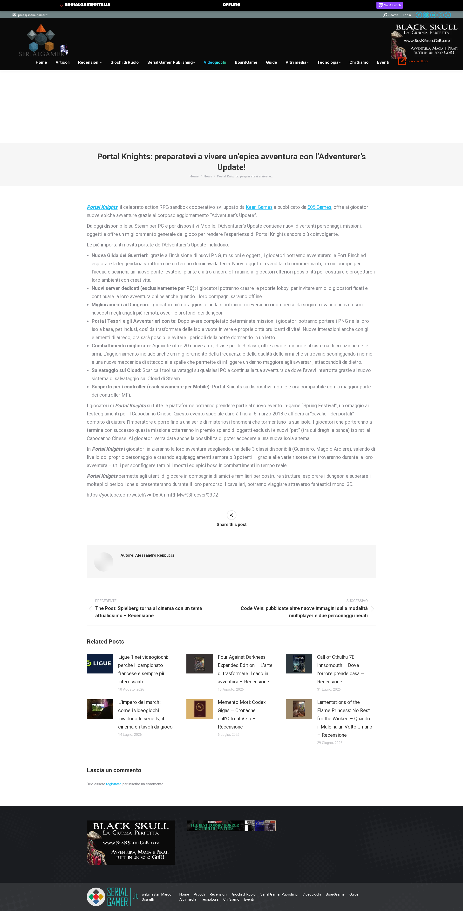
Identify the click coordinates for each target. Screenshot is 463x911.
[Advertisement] (231, 106)
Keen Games (259, 207)
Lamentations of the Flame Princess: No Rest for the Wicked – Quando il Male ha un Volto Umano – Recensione (344, 718)
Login (407, 15)
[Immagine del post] (100, 663)
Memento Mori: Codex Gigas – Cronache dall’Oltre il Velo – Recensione (242, 714)
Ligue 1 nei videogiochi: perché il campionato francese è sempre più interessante (143, 669)
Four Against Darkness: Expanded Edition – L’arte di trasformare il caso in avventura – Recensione (245, 669)
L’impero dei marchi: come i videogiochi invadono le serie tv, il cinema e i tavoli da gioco (145, 714)
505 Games (319, 207)
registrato (114, 784)
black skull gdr (418, 61)
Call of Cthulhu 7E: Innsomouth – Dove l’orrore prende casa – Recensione (340, 669)
